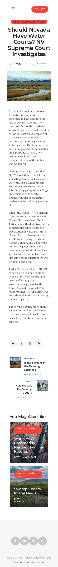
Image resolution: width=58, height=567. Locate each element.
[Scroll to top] (44, 551)
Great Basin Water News (29, 22)
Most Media (38, 562)
